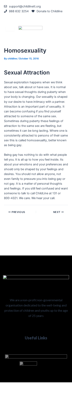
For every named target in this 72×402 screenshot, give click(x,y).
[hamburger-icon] (9, 28)
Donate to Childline (49, 11)
